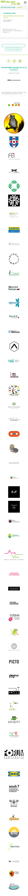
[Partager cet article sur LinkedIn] (20, 61)
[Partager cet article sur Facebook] (8, 61)
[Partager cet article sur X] (14, 61)
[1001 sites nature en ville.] (8, 7)
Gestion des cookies (14, 73)
